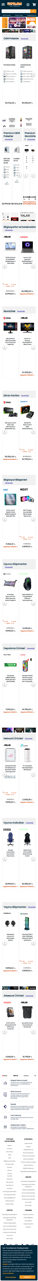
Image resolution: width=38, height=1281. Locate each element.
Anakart (9, 1148)
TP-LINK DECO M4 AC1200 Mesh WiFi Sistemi (27, 767)
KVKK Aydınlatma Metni (28, 1162)
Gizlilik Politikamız (28, 1168)
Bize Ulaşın (28, 1205)
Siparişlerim (28, 1221)
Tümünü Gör (24, 39)
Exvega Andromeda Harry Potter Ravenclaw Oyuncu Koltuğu (10, 854)
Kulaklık (9, 1176)
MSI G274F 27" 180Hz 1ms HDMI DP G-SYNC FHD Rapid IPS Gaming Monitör (10, 342)
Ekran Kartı (9, 1152)
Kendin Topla (19, 15)
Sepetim (28, 1227)
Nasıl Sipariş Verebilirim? (28, 1181)
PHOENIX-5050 (9, 65)
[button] (3, 5)
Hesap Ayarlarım (28, 1214)
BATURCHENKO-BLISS (7, 160)
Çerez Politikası (28, 1165)
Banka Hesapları (28, 1153)
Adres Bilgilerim (28, 1217)
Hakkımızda (28, 1143)
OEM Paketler (7, 15)
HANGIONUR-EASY (25, 66)
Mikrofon (9, 1179)
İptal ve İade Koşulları (28, 1193)
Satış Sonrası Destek (28, 1199)
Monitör (9, 1167)
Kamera (9, 1188)
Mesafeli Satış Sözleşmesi (28, 1171)
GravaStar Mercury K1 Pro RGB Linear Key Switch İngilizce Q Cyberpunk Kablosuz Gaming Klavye (10, 600)
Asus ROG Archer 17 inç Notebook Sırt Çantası (27, 1025)
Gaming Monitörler (9, 1194)
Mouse (9, 1173)
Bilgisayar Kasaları (9, 1161)
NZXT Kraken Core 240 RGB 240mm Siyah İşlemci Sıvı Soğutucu (27, 514)
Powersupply (9, 1164)
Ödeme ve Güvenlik (28, 1156)
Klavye (9, 1170)
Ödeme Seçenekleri (28, 1190)
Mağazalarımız (31, 15)
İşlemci (9, 1145)
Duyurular (28, 1202)
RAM (9, 1155)
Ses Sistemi (9, 1185)
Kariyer (28, 1146)
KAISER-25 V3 (17, 159)
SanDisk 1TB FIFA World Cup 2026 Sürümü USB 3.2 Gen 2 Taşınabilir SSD (27, 679)
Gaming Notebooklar (9, 1191)
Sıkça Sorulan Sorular (28, 1196)
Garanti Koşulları (28, 1159)
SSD (9, 1158)
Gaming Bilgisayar (9, 1198)
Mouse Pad (9, 1182)
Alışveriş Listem (28, 1224)
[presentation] (4, 74)
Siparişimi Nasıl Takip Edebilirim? (28, 1185)
